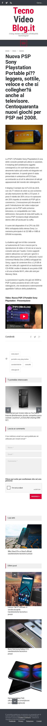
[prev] (8, 410)
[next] (39, 410)
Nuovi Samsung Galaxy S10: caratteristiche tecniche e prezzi (18, 651)
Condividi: (10, 337)
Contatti (39, 721)
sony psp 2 (15, 354)
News (14, 51)
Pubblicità (12, 721)
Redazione (30, 721)
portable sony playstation (20, 359)
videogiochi (15, 370)
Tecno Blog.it (23, 19)
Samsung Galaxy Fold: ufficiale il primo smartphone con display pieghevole (18, 700)
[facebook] (2, 3)
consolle (28, 364)
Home (7, 51)
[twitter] (6, 3)
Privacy (20, 721)
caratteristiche (16, 364)
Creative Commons (24, 718)
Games (21, 51)
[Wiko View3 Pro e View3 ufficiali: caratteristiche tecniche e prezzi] (23, 536)
